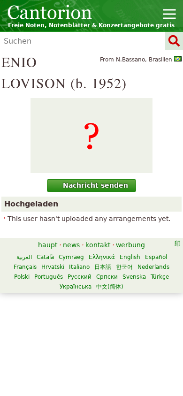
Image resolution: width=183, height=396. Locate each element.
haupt (47, 245)
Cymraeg (71, 257)
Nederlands (153, 267)
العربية (24, 257)
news (71, 245)
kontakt (97, 245)
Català (45, 257)
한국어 (124, 267)
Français (25, 267)
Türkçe (160, 277)
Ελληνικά (102, 257)
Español (156, 257)
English (130, 257)
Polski (22, 277)
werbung (130, 245)
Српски (107, 277)
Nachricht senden (95, 185)
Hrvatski (52, 267)
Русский (80, 277)
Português (48, 277)
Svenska (134, 277)
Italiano (79, 267)
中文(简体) (109, 286)
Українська (76, 286)
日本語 (102, 267)
